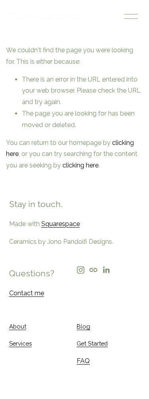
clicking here (80, 165)
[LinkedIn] (106, 270)
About (17, 326)
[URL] (93, 270)
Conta (18, 293)
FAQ (83, 361)
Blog (83, 326)
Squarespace (60, 224)
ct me (35, 293)
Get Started (92, 343)
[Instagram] (81, 270)
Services (20, 343)
